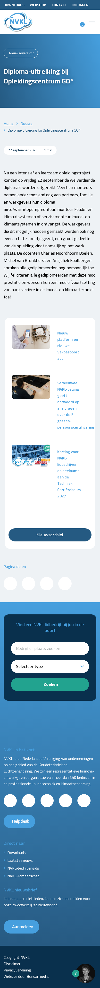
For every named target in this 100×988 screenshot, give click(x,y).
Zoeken (50, 684)
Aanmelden (22, 927)
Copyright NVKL (17, 957)
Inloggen (80, 5)
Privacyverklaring (17, 970)
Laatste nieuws (20, 860)
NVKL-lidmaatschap (23, 876)
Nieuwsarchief (50, 535)
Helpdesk (20, 821)
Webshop (38, 5)
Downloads (14, 5)
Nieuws (26, 123)
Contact (59, 5)
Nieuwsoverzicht (21, 53)
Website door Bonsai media (26, 976)
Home (9, 123)
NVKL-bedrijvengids (23, 868)
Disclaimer (12, 963)
